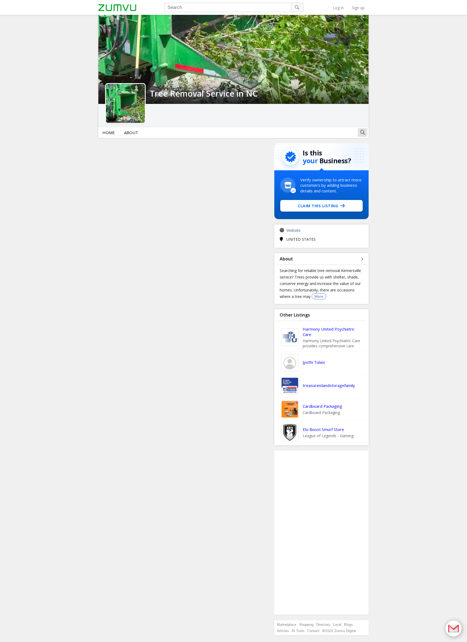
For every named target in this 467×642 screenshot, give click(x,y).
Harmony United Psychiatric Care (329, 331)
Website (293, 230)
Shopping (306, 624)
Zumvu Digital (345, 631)
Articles (283, 631)
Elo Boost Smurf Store (323, 429)
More (319, 296)
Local (337, 624)
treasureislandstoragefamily (329, 385)
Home (108, 132)
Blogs (348, 624)
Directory (323, 624)
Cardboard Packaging (322, 406)
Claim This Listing (318, 205)
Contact (313, 631)
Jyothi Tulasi (314, 362)
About (131, 132)
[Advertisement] (321, 533)
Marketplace (286, 624)
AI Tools (298, 631)
